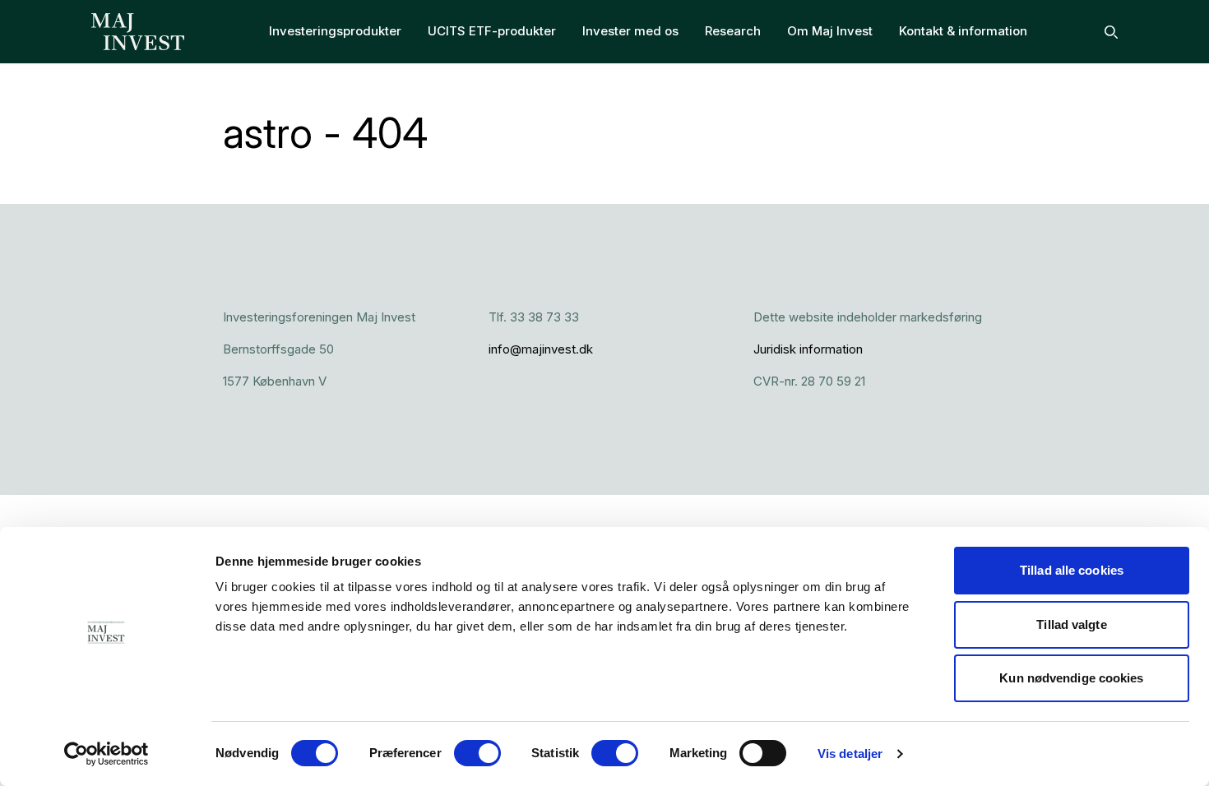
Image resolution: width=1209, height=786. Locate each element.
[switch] (477, 753)
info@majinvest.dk (541, 349)
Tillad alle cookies (1071, 570)
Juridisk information (808, 349)
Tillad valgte (1071, 624)
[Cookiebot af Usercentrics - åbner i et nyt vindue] (106, 754)
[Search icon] (1111, 32)
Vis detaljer (850, 754)
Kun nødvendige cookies (1071, 678)
